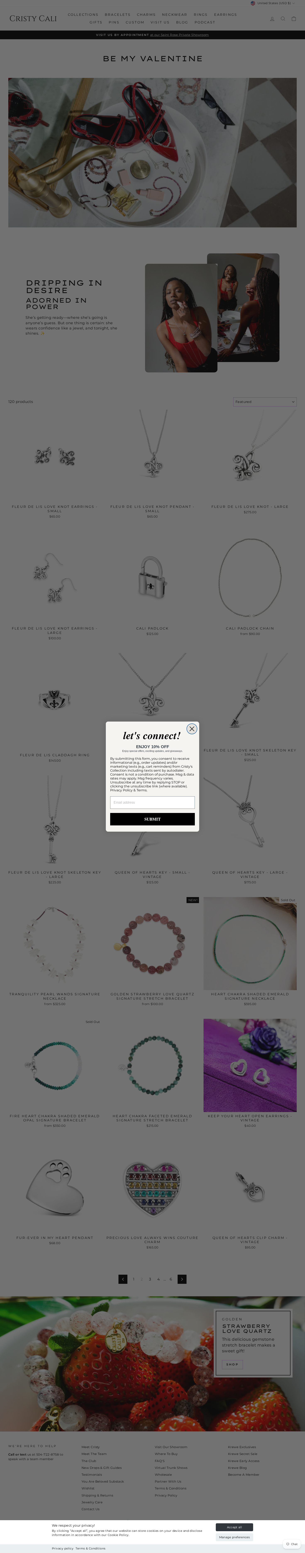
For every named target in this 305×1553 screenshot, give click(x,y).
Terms (142, 790)
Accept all (234, 1527)
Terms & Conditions (90, 1548)
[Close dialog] (192, 729)
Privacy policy (62, 1548)
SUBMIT (152, 819)
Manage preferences (234, 1537)
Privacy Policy (121, 790)
